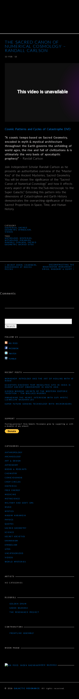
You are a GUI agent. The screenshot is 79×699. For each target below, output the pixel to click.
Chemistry (11, 473)
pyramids (25, 240)
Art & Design (13, 461)
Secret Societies (15, 536)
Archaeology (13, 457)
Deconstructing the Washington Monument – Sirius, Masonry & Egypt (58, 267)
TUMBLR (12, 359)
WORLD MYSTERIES (15, 562)
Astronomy (11, 465)
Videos (9, 232)
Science (9, 532)
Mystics (9, 511)
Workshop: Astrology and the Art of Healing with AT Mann (39, 380)
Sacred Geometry (16, 229)
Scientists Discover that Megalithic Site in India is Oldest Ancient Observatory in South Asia (38, 386)
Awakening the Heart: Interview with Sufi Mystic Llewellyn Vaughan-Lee (36, 399)
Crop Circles (13, 482)
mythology (11, 240)
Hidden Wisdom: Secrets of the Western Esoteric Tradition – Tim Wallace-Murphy (36, 392)
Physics (9, 520)
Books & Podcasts (16, 469)
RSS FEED (13, 343)
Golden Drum (18, 604)
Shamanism (11, 541)
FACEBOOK (14, 348)
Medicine (10, 494)
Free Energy (12, 490)
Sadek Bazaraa (19, 608)
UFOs (7, 549)
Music (8, 507)
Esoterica (11, 228)
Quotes (9, 524)
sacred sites (26, 244)
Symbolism (24, 230)
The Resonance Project (24, 612)
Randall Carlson (15, 242)
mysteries (26, 238)
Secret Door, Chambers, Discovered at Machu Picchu (21, 266)
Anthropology (13, 452)
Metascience (12, 499)
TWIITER (12, 354)
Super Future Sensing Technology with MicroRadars (38, 404)
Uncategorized (14, 553)
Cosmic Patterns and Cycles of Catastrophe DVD (38, 129)
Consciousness (13, 478)
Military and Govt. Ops (19, 503)
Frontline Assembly (22, 633)
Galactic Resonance (27, 688)
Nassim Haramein (15, 515)
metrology (11, 238)
